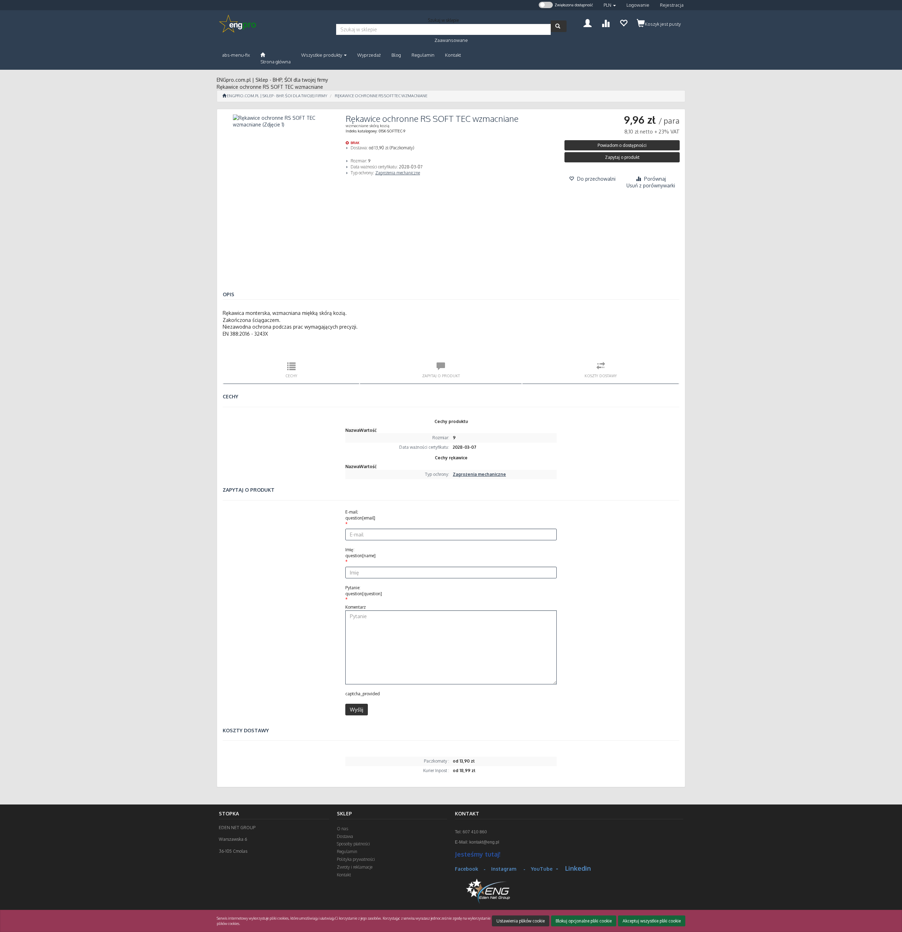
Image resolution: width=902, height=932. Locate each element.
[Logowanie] (587, 22)
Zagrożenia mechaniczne (397, 172)
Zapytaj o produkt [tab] (441, 375)
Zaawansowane (451, 40)
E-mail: (360, 515)
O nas (342, 828)
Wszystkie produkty (322, 55)
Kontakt (344, 874)
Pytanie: (363, 590)
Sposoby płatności (353, 843)
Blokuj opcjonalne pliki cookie (584, 921)
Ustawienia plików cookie (520, 921)
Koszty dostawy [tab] (601, 375)
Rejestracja (672, 5)
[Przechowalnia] (623, 22)
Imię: (360, 552)
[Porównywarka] (605, 22)
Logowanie (637, 5)
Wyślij (356, 710)
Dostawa (345, 836)
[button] (609, 5)
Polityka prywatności (356, 859)
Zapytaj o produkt (622, 157)
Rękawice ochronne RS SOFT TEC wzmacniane (381, 95)
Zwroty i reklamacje (354, 867)
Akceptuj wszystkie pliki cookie (652, 921)
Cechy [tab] (291, 375)
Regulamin (347, 851)
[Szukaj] (559, 26)
